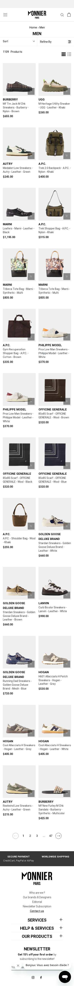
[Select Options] (31, 91)
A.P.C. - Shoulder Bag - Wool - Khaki (19, 540)
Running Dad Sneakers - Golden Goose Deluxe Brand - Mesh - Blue (17, 684)
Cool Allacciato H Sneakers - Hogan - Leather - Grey (19, 747)
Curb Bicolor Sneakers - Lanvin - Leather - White (53, 609)
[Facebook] (41, 977)
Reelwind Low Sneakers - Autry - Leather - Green (18, 807)
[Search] (62, 14)
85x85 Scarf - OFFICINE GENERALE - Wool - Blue (53, 479)
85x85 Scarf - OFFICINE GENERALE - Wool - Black (17, 479)
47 (50, 836)
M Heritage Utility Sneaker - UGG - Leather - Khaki (54, 105)
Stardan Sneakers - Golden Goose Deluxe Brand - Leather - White (55, 547)
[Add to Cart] (66, 155)
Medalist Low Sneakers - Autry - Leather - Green (18, 169)
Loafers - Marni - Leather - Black (18, 230)
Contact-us (37, 910)
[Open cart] (69, 14)
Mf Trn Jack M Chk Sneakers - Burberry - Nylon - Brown (15, 107)
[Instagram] (33, 977)
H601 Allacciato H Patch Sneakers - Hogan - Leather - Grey (53, 680)
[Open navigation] (5, 14)
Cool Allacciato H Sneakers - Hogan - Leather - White (55, 747)
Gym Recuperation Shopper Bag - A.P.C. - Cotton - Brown (15, 353)
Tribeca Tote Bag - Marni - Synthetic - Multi (18, 290)
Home (33, 27)
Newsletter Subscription (37, 906)
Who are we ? (37, 892)
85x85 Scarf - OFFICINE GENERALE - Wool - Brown (54, 415)
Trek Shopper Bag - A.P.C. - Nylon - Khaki (54, 230)
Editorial (37, 901)
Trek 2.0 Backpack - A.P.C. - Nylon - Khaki (55, 169)
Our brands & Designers (37, 897)
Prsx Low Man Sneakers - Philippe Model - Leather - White (54, 353)
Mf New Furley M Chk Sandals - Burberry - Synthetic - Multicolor (52, 809)
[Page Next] (58, 837)
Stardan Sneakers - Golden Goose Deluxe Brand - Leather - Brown (19, 616)
